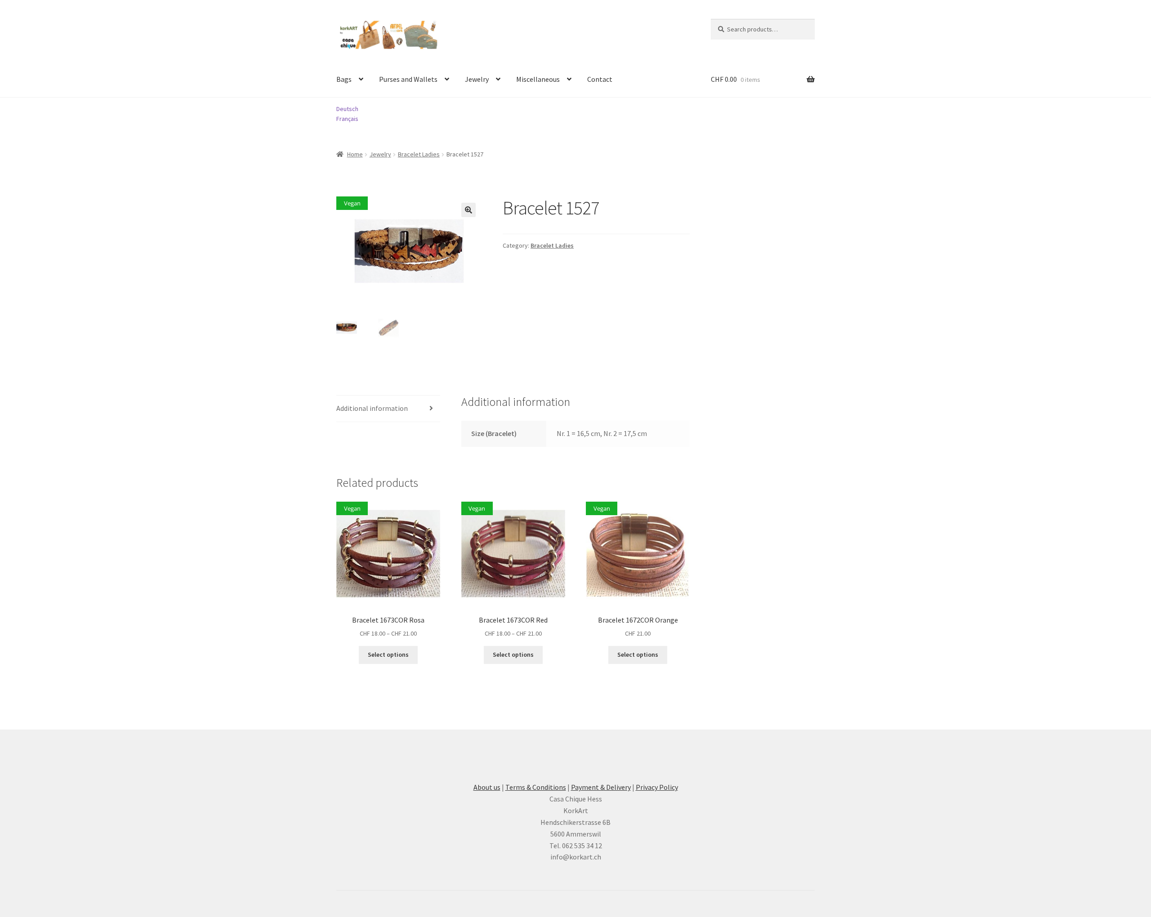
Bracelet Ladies (419, 154)
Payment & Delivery (601, 787)
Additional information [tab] (372, 408)
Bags (344, 79)
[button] (468, 210)
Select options (388, 654)
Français (347, 119)
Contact (599, 79)
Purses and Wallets (408, 79)
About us (486, 787)
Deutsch (347, 109)
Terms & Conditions (535, 787)
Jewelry (477, 79)
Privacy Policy (657, 787)
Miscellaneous (538, 79)
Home (355, 154)
